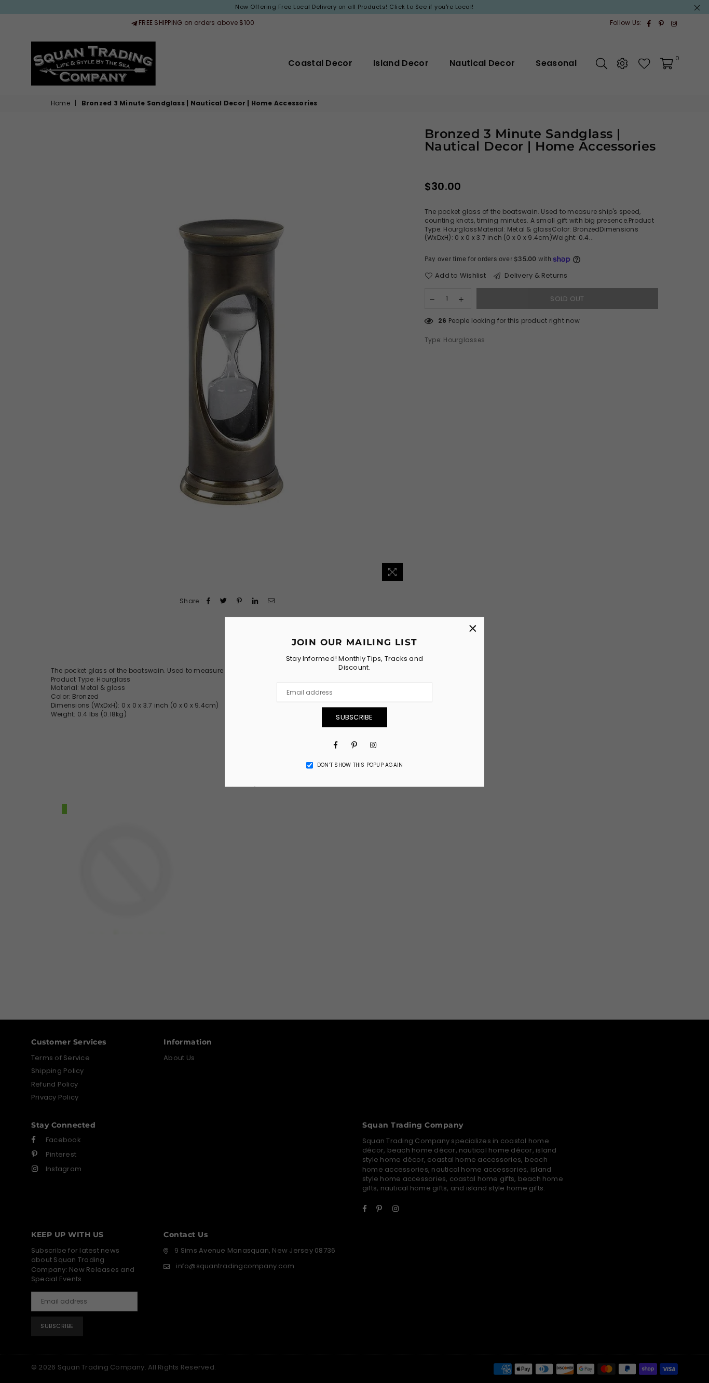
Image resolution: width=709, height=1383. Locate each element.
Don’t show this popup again (360, 764)
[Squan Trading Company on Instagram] (373, 744)
